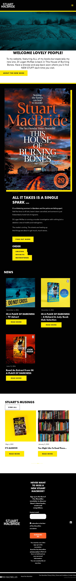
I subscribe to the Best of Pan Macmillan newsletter (37, 525)
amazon (20, 251)
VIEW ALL (12, 407)
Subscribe (38, 536)
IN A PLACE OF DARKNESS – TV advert (20, 315)
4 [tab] (38, 463)
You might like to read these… (19, 448)
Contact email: (34, 512)
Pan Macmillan (28, 576)
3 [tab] (36, 463)
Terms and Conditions (62, 575)
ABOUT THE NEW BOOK (13, 73)
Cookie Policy (72, 575)
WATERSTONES (22, 258)
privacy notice (34, 552)
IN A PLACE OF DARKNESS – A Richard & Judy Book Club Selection (55, 316)
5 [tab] (40, 463)
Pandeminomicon (46, 448)
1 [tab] (32, 463)
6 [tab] (42, 463)
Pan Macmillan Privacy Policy (47, 575)
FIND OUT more (23, 239)
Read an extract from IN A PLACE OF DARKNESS (19, 372)
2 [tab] (34, 463)
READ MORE (16, 322)
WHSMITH (20, 255)
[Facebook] (71, 522)
